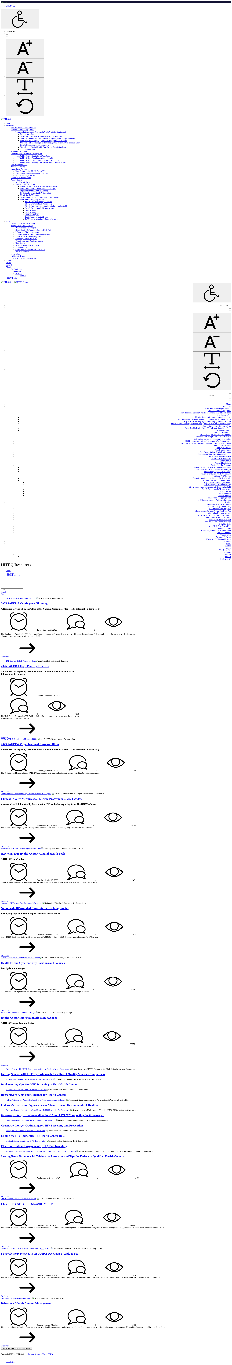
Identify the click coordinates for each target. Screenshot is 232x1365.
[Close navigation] (230, 400)
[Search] (230, 393)
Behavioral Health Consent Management (16, 1298)
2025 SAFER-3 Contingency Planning (24, 603)
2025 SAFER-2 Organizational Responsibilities (19, 739)
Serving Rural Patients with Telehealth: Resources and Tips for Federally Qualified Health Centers (38, 1151)
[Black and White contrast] (7, 36)
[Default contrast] (7, 34)
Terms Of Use (47, 1354)
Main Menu (10, 6)
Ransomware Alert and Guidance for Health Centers (33, 1094)
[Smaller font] (25, 68)
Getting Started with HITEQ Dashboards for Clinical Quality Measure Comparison (53, 1074)
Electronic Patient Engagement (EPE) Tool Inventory (34, 1146)
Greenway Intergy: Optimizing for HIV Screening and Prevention (42, 1125)
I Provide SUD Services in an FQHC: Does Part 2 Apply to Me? (25, 1248)
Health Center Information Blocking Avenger (18, 1012)
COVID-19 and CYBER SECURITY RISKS (18, 1199)
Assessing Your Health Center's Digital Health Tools (21, 848)
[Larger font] (25, 48)
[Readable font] (25, 87)
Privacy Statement (35, 1354)
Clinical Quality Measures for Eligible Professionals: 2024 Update (26, 794)
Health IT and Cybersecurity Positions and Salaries (20, 958)
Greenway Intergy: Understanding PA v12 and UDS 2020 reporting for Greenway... (52, 1115)
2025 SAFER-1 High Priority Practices (25, 666)
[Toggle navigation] (230, 398)
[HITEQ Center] (7, 119)
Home (8, 571)
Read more (5, 657)
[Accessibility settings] (20, 18)
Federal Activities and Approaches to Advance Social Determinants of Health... (49, 1105)
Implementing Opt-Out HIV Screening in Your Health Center (39, 1084)
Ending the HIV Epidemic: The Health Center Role (33, 1135)
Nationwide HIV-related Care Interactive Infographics (21, 903)
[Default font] (25, 106)
